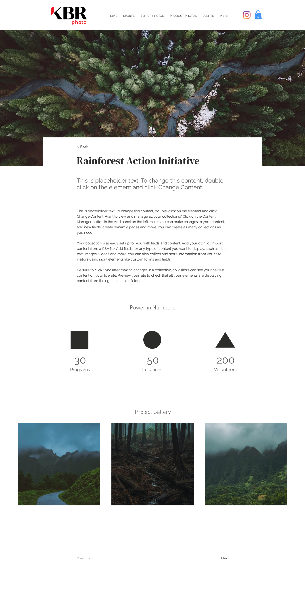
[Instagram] (247, 15)
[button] (258, 14)
